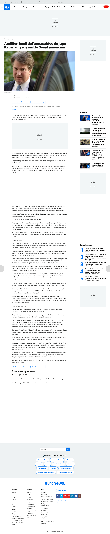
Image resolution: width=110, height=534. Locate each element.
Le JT (28, 495)
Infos (8, 39)
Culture (59, 7)
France (39, 464)
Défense (53, 468)
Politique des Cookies (47, 501)
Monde (32, 7)
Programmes (15, 514)
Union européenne (66, 468)
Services (29, 489)
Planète (66, 7)
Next (53, 7)
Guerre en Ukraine (57, 460)
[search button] (57, 2)
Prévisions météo (31, 497)
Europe (25, 7)
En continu (17, 7)
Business (40, 7)
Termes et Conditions (47, 499)
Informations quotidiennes (46, 472)
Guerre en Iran (42, 460)
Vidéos (14, 511)
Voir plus (14, 109)
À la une (84, 112)
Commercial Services (47, 496)
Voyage (47, 7)
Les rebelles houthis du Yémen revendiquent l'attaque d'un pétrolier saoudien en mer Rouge (37, 379)
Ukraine (69, 460)
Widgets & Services (32, 511)
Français (5, 2)
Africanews (30, 513)
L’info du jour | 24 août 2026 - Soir (21, 375)
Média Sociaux (58, 464)
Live (106, 7)
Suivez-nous (30, 502)
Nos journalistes (16, 516)
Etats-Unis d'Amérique (65, 472)
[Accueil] (4, 39)
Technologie (42, 468)
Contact (43, 510)
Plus (42, 489)
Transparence (45, 508)
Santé (73, 7)
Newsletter (61, 501)
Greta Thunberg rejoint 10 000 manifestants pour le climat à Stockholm (32, 383)
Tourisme (70, 464)
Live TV (29, 492)
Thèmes (14, 489)
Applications (30, 504)
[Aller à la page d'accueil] (7, 7)
